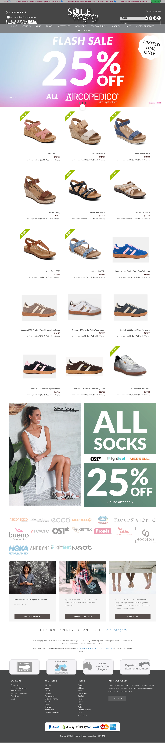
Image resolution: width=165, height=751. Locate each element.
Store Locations (83, 30)
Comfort (48, 702)
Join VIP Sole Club (82, 625)
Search (125, 23)
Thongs (48, 715)
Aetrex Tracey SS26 (53, 280)
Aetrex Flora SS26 (53, 162)
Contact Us (15, 693)
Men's (38, 26)
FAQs (13, 707)
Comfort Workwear (52, 721)
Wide (80, 715)
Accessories (64, 26)
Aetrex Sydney (54, 221)
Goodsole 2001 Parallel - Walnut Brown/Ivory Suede (40, 338)
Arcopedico (107, 657)
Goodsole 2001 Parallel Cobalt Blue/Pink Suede (132, 280)
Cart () (124, 18)
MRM (99, 744)
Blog (128, 26)
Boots (47, 696)
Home (14, 26)
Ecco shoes (81, 657)
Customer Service (145, 26)
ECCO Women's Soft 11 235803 (138, 397)
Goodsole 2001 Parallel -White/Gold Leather (88, 338)
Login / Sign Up (154, 11)
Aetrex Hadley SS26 (97, 221)
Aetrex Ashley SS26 (98, 162)
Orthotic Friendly (51, 707)
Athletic (48, 693)
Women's (26, 26)
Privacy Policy (16, 699)
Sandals (48, 710)
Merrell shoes (91, 657)
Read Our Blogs (32, 625)
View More (132, 625)
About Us (116, 26)
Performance (50, 704)
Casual (47, 699)
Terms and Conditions (19, 696)
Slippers (48, 713)
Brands (49, 26)
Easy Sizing (15, 704)
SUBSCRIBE (117, 707)
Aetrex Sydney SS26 (142, 162)
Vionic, (99, 657)
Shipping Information (19, 702)
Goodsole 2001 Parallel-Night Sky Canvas (134, 338)
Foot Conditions (99, 26)
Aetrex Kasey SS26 (143, 221)
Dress (80, 721)
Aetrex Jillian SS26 (98, 280)
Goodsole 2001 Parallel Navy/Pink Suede (45, 397)
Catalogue (80, 26)
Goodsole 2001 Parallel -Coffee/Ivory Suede (89, 397)
